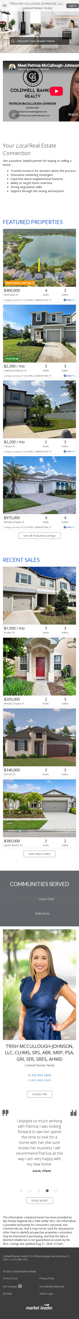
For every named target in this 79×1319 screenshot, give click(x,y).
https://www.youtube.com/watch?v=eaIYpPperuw (36, 197)
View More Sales (39, 854)
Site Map (7, 1293)
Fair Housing (9, 1286)
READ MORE (39, 1200)
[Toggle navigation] (4, 6)
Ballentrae (42, 913)
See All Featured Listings (39, 535)
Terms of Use (10, 1278)
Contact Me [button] (39, 1094)
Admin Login (46, 1293)
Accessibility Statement (52, 1286)
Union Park (46, 899)
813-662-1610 (41, 1080)
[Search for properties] (13, 41)
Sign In (72, 5)
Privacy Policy (47, 1278)
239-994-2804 (41, 1075)
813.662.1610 (20, 1259)
